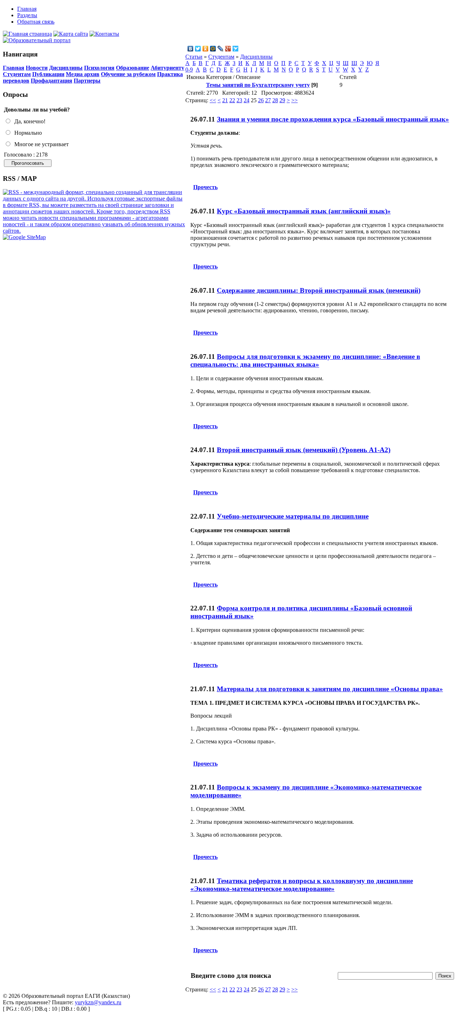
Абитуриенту (167, 68)
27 (268, 100)
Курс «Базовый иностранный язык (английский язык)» (304, 211)
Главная (13, 68)
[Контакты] (104, 34)
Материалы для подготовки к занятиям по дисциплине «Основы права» (330, 689)
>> (294, 100)
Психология (99, 68)
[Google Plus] (228, 48)
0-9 (189, 69)
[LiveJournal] (220, 48)
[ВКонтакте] (190, 48)
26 (261, 100)
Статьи (194, 57)
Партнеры (87, 81)
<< (213, 100)
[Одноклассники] (205, 48)
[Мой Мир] (213, 48)
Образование (132, 68)
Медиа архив (82, 74)
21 (225, 100)
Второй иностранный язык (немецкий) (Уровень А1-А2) (303, 450)
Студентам (17, 74)
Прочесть (205, 187)
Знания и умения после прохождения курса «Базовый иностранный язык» (333, 119)
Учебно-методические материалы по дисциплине (293, 516)
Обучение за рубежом (128, 74)
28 (275, 100)
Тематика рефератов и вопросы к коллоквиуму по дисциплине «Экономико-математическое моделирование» (301, 884)
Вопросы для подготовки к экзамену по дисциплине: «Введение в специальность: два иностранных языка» (305, 360)
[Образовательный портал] (36, 40)
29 (282, 100)
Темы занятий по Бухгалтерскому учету (258, 85)
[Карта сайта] (70, 34)
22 (232, 100)
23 (239, 100)
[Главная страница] (27, 34)
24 (246, 100)
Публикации (48, 74)
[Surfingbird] (235, 48)
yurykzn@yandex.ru (98, 1002)
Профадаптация (51, 81)
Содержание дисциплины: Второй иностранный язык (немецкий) (318, 290)
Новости (37, 68)
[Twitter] (198, 48)
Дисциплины (66, 68)
